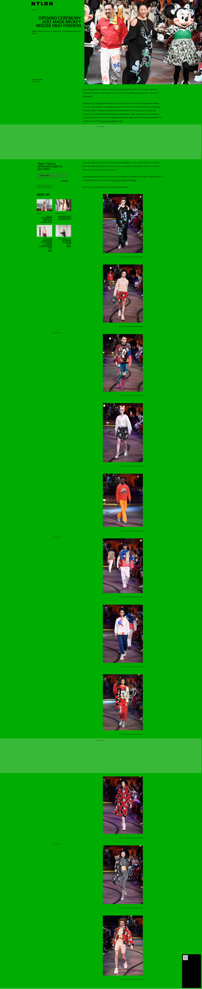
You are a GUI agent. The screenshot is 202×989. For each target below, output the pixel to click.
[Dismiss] (198, 956)
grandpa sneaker (108, 121)
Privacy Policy (47, 187)
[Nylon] (42, 3)
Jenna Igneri (38, 79)
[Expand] (184, 956)
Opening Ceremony (119, 180)
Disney (133, 180)
